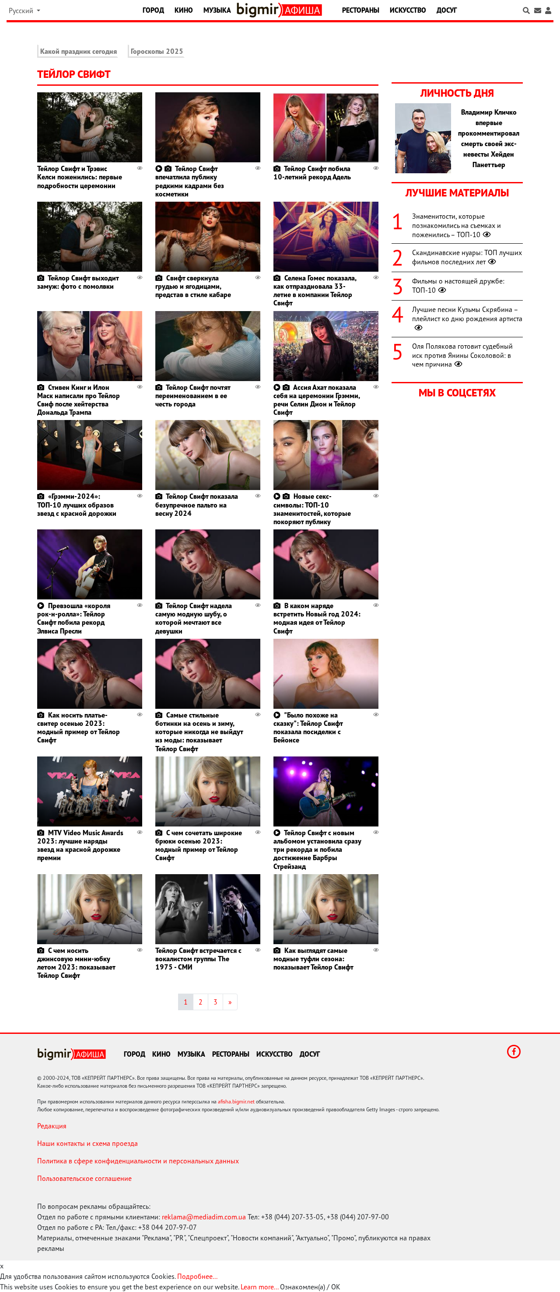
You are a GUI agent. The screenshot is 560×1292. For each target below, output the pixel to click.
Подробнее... (197, 1276)
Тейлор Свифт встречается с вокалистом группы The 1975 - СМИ (198, 958)
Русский (22, 10)
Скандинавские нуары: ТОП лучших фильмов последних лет (467, 257)
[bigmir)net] (259, 10)
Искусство (408, 10)
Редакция (51, 1125)
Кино (184, 10)
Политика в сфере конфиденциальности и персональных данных (138, 1160)
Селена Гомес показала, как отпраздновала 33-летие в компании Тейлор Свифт (314, 290)
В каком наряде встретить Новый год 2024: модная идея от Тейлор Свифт (316, 618)
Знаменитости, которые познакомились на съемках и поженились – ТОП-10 (456, 225)
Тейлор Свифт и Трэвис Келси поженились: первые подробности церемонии (79, 176)
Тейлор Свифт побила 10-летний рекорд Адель (312, 172)
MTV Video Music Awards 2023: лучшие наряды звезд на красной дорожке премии (80, 845)
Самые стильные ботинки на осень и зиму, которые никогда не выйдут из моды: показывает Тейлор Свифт (199, 732)
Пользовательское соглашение (84, 1178)
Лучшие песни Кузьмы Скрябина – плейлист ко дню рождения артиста (467, 314)
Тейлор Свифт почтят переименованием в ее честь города (192, 395)
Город (153, 10)
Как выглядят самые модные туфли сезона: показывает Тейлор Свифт (313, 958)
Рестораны (360, 10)
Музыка (217, 10)
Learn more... (259, 1286)
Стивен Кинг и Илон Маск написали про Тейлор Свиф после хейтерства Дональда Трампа (78, 400)
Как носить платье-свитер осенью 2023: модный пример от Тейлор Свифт (78, 728)
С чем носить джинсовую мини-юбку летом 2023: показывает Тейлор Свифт (76, 963)
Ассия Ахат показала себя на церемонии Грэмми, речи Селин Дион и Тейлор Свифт (316, 400)
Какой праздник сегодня (78, 51)
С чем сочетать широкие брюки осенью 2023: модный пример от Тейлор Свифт (198, 845)
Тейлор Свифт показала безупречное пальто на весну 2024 (196, 504)
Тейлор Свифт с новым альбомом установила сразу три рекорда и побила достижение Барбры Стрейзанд (317, 849)
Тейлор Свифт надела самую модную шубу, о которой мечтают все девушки (193, 618)
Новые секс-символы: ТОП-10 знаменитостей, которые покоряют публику (312, 509)
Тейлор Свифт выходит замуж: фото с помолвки (78, 282)
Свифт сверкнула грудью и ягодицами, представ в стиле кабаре (193, 286)
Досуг (447, 10)
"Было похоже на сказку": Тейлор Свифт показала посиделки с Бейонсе (308, 728)
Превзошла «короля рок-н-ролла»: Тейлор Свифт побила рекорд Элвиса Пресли (73, 618)
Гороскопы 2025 (157, 51)
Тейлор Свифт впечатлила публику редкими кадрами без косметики (189, 181)
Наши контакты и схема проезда (87, 1143)
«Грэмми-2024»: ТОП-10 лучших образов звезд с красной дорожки (76, 504)
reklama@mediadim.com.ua (204, 1216)
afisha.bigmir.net (236, 1101)
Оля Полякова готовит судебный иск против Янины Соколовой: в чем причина (462, 355)
